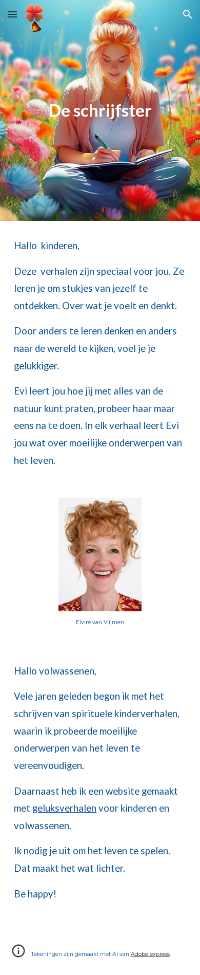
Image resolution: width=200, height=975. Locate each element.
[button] (12, 14)
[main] (100, 110)
